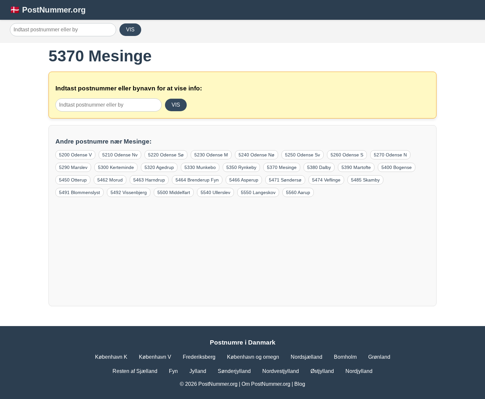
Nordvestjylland (280, 371)
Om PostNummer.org (266, 384)
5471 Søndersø (285, 180)
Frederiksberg (199, 357)
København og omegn (253, 357)
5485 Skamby (365, 180)
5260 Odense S (347, 154)
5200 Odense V (75, 154)
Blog (299, 384)
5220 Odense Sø (166, 154)
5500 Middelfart (173, 192)
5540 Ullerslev (215, 192)
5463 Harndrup (149, 180)
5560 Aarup (298, 192)
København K (111, 357)
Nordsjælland (306, 357)
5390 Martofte (356, 167)
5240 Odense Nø (257, 154)
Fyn (173, 371)
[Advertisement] (242, 250)
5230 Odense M (211, 154)
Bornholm (345, 357)
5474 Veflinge (326, 180)
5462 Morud (110, 180)
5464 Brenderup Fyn (197, 180)
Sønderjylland (234, 371)
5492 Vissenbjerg (129, 192)
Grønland (379, 357)
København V (155, 357)
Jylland (197, 371)
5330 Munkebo (200, 167)
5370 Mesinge (282, 167)
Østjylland (322, 371)
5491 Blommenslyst (79, 192)
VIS (130, 29)
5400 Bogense (396, 167)
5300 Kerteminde (116, 167)
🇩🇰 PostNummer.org (48, 9)
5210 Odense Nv (120, 154)
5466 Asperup (243, 180)
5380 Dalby (319, 167)
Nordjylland (358, 371)
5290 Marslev (73, 167)
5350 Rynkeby (241, 167)
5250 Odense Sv (302, 154)
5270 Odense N (390, 154)
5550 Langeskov (258, 192)
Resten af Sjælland (135, 371)
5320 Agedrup (159, 167)
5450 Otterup (73, 180)
